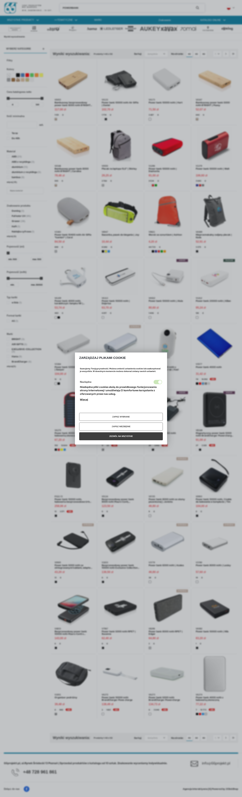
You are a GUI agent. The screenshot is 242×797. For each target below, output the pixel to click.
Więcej (84, 399)
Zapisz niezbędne (121, 426)
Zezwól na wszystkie (121, 436)
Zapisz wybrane (121, 417)
